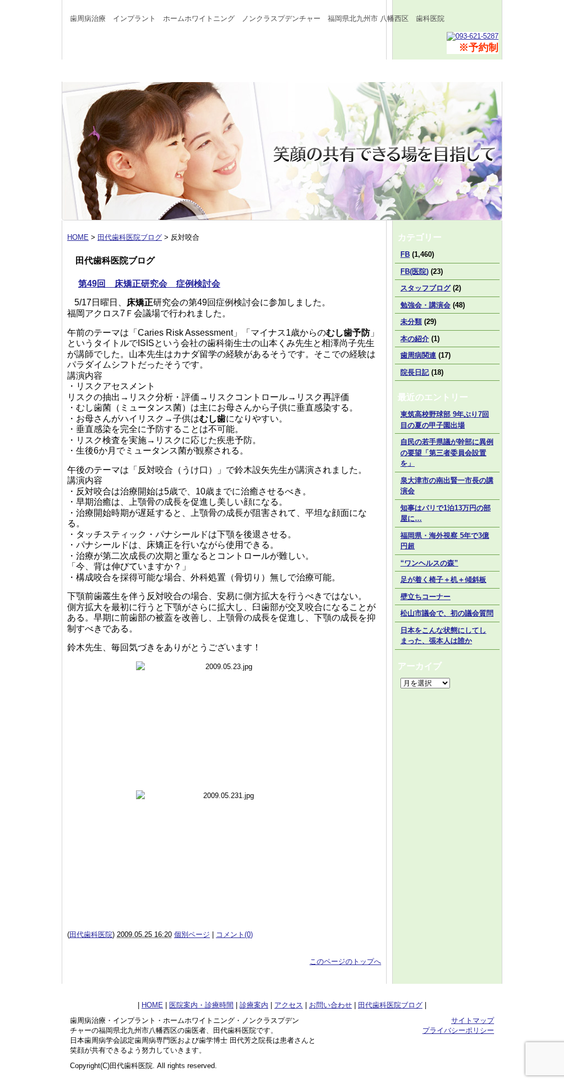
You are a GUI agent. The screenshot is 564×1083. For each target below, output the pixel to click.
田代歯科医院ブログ (390, 1005)
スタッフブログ (425, 288)
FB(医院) (414, 271)
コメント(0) (234, 934)
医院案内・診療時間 (194, 71)
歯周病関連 (418, 355)
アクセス (370, 71)
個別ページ (192, 934)
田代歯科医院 (90, 934)
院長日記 (414, 372)
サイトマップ (472, 1020)
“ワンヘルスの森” (429, 563)
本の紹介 (414, 339)
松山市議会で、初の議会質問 (447, 613)
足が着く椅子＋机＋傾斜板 (443, 579)
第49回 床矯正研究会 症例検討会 (149, 283)
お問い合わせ (458, 71)
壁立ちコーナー (425, 596)
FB (405, 254)
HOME (152, 1005)
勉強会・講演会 (425, 305)
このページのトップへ (345, 961)
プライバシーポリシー (458, 1030)
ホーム (106, 71)
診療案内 (282, 71)
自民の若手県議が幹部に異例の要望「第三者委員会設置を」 (447, 452)
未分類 (411, 321)
